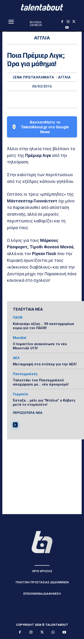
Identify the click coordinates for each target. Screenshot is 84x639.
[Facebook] (62, 22)
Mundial (19, 338)
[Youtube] (67, 27)
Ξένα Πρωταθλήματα (33, 77)
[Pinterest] (47, 99)
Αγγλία (64, 77)
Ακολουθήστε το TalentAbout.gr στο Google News (45, 126)
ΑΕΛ (16, 358)
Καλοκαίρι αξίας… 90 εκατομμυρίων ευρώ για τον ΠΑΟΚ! (43, 326)
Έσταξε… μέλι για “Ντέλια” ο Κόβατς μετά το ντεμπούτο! (44, 402)
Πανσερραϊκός (25, 374)
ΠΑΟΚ (17, 317)
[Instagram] (68, 22)
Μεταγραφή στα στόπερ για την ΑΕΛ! (45, 364)
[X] (74, 22)
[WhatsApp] (58, 99)
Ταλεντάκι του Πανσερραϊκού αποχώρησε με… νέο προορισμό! (41, 382)
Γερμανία (20, 394)
